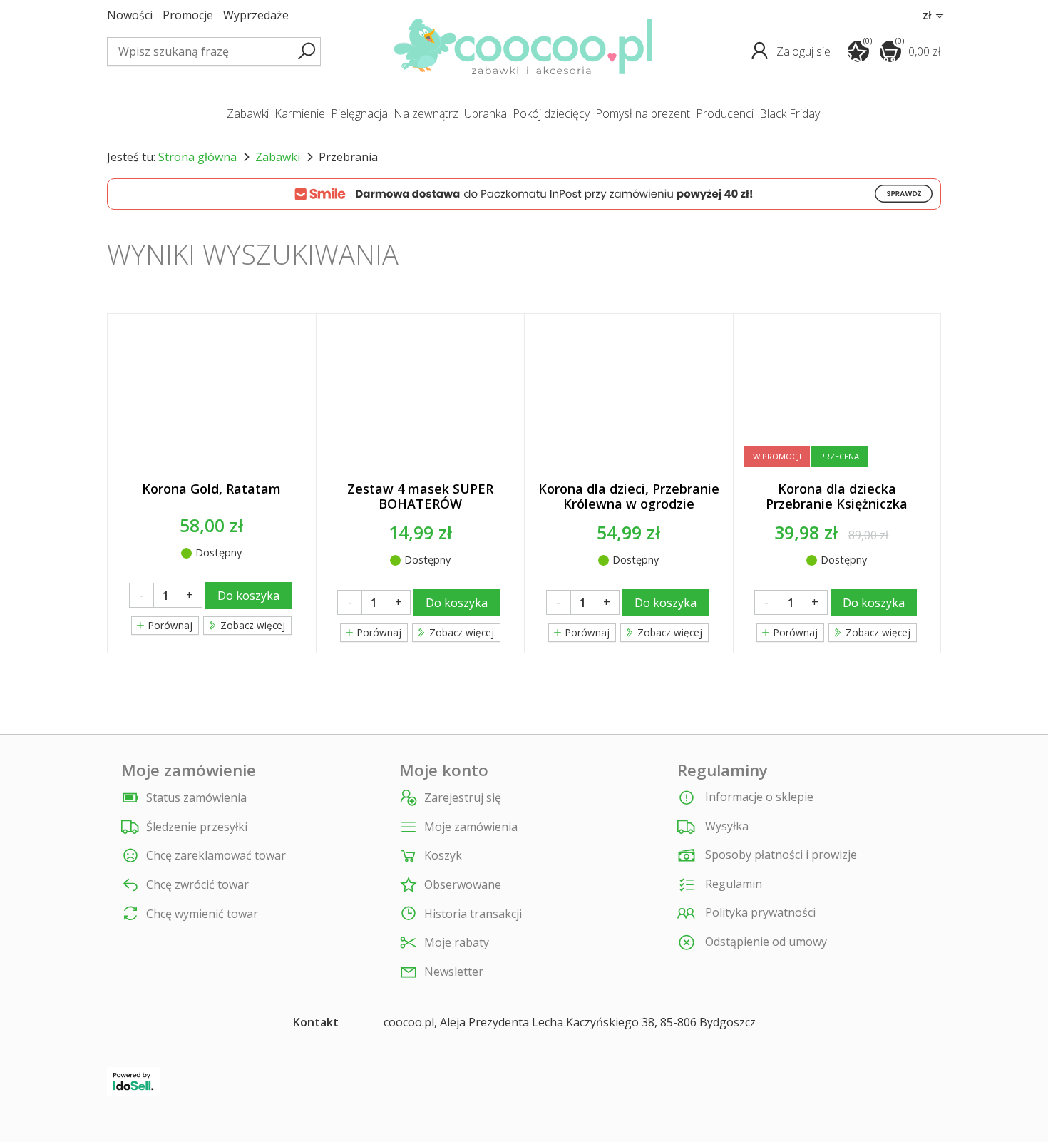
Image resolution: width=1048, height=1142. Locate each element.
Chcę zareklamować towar (216, 855)
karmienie (299, 113)
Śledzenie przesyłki (196, 827)
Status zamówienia (196, 798)
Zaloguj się (804, 51)
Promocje (188, 15)
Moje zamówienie (188, 770)
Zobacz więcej (876, 632)
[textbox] (214, 51)
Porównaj (168, 625)
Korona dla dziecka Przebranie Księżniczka (837, 496)
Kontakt (316, 1022)
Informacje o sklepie (757, 797)
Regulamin (732, 884)
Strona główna (197, 157)
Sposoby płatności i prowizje (779, 854)
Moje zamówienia (471, 827)
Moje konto (443, 770)
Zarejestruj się (462, 798)
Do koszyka (248, 595)
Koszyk (443, 855)
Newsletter (453, 972)
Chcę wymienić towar (202, 914)
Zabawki (277, 157)
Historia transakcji (473, 914)
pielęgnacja (359, 113)
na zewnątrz (426, 113)
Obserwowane (462, 885)
